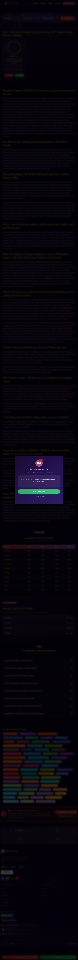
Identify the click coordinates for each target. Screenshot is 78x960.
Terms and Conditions (42, 484)
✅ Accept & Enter (39, 491)
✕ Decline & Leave (39, 496)
